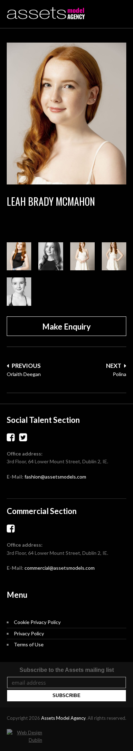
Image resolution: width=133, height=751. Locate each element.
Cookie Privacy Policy (37, 622)
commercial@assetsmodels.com (59, 568)
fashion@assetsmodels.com (55, 477)
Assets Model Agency (63, 718)
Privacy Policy (29, 633)
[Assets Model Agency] (46, 13)
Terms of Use (29, 644)
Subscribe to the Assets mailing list (67, 670)
